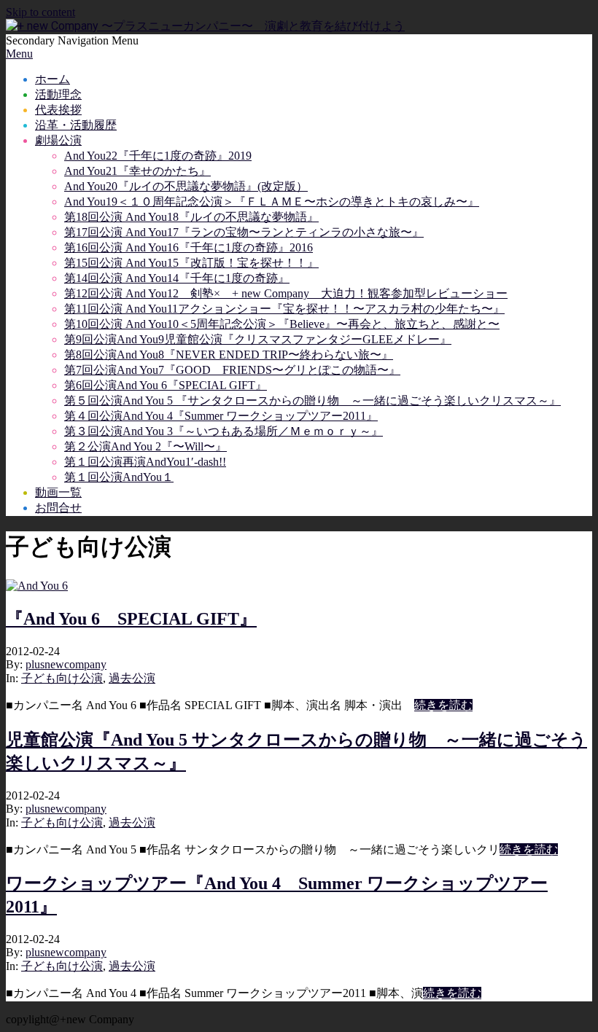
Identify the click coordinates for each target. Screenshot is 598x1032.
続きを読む (443, 705)
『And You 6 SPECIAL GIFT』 (131, 618)
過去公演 (132, 678)
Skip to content (40, 12)
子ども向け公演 (62, 678)
